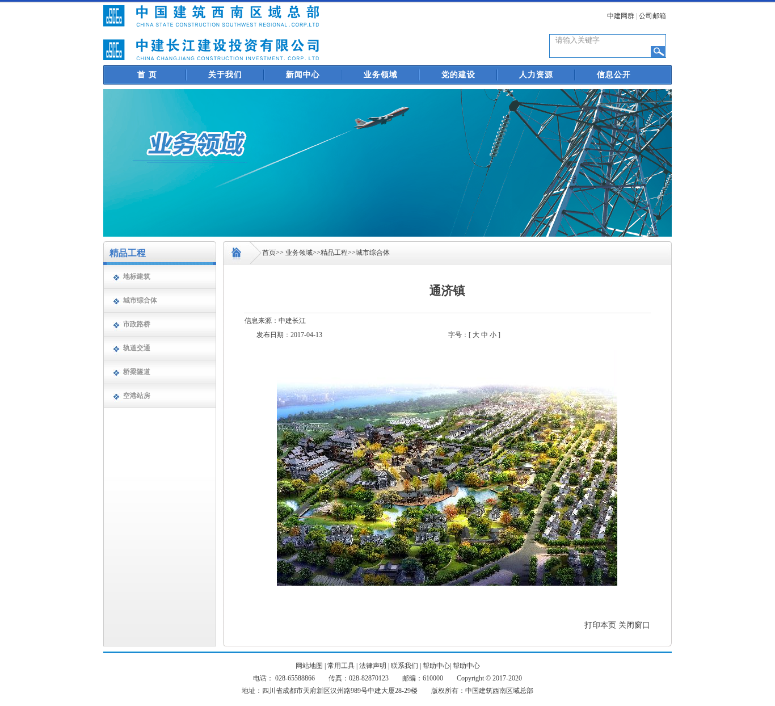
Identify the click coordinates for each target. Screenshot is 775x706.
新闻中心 (303, 74)
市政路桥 (136, 324)
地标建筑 (136, 276)
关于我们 (225, 74)
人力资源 (536, 74)
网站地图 (309, 666)
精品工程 (334, 253)
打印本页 (600, 625)
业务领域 (381, 74)
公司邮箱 (652, 16)
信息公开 (614, 74)
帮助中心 (436, 666)
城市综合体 (140, 300)
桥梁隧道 (136, 372)
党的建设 (458, 74)
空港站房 (136, 396)
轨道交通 (136, 348)
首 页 (147, 74)
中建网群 (620, 16)
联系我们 (404, 666)
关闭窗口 (634, 625)
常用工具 (341, 666)
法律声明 (372, 666)
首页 (269, 253)
